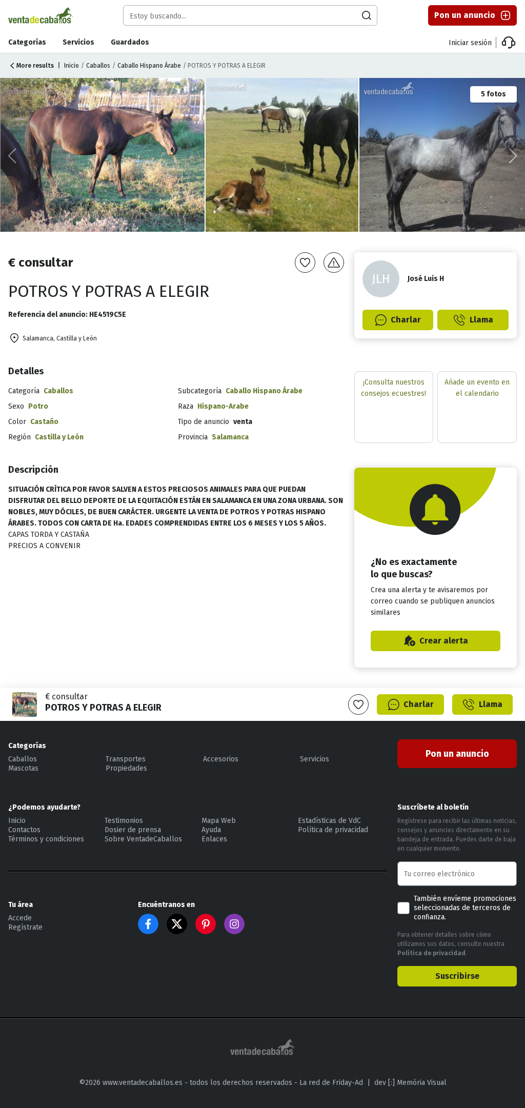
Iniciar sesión (470, 42)
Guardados (130, 42)
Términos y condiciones (46, 839)
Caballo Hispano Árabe (149, 65)
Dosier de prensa (133, 829)
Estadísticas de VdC (329, 820)
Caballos (98, 65)
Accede (20, 918)
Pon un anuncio (464, 15)
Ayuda (211, 829)
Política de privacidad (333, 829)
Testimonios (124, 820)
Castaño (44, 421)
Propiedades (126, 768)
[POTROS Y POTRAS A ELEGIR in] (103, 155)
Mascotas (23, 768)
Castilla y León (59, 437)
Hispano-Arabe (223, 406)
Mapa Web (218, 820)
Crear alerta (443, 641)
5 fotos (493, 94)
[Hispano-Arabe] (282, 155)
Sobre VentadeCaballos (143, 839)
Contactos (24, 829)
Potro (38, 406)
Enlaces (214, 839)
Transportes (126, 759)
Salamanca (230, 437)
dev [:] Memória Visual (410, 1082)
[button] (513, 156)
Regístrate (25, 927)
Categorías (27, 42)
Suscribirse (457, 976)
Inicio (71, 65)
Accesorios (220, 759)
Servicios (78, 42)
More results (35, 65)
